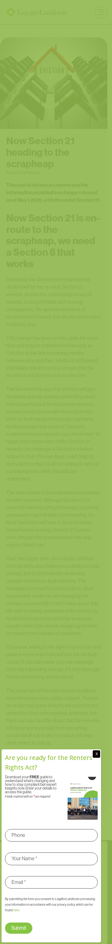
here (16, 910)
